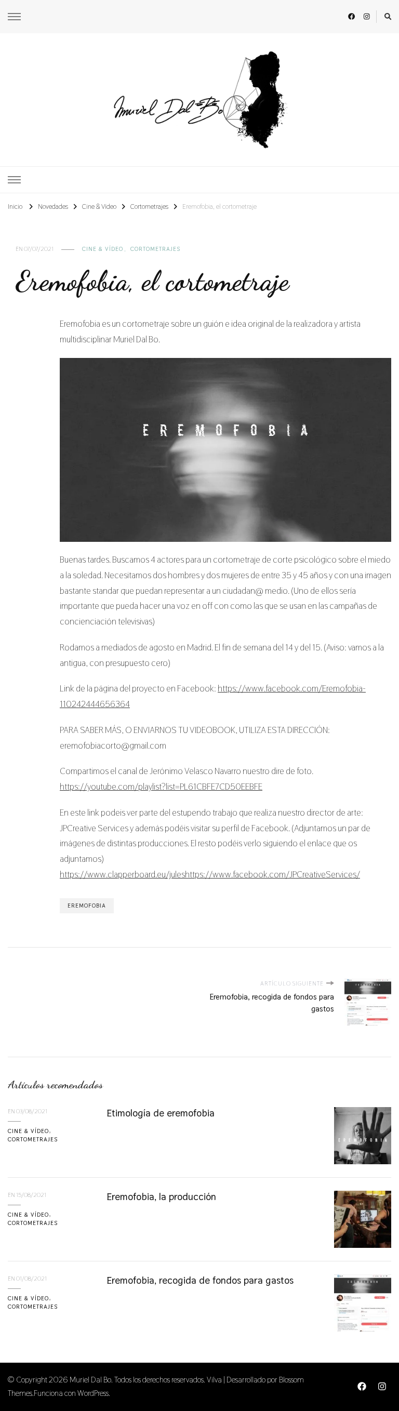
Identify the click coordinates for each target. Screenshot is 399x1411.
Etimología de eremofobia (161, 1113)
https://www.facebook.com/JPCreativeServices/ (272, 874)
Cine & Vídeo (102, 248)
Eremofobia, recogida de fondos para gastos (200, 1280)
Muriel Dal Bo (90, 1380)
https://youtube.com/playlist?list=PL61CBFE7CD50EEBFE (161, 786)
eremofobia (87, 905)
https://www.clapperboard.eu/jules (122, 874)
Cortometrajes (155, 248)
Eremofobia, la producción (161, 1196)
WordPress (93, 1393)
